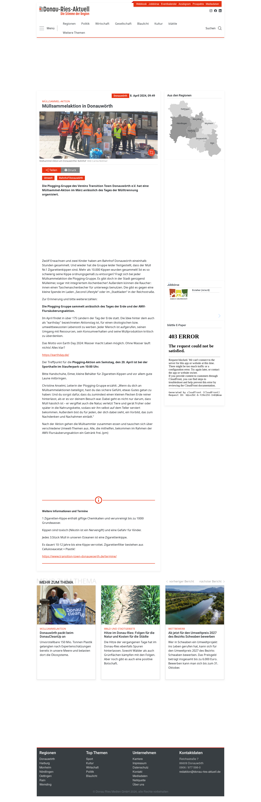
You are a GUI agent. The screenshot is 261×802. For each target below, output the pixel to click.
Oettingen (45, 776)
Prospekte (198, 3)
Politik (85, 24)
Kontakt (137, 772)
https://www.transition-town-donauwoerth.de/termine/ (79, 556)
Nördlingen (46, 772)
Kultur (158, 24)
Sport (89, 759)
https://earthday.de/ (55, 355)
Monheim (45, 767)
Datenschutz (140, 767)
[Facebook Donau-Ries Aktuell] (215, 10)
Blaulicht (143, 24)
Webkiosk (141, 3)
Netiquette (139, 780)
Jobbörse (154, 3)
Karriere (138, 759)
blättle (172, 24)
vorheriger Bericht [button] (181, 581)
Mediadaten (212, 3)
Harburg (44, 763)
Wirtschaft (102, 24)
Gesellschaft (123, 24)
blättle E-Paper (176, 325)
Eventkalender (169, 3)
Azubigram (185, 3)
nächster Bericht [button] (210, 581)
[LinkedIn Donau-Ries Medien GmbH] (220, 10)
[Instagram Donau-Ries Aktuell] (211, 10)
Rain (42, 780)
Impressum (139, 763)
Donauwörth (47, 759)
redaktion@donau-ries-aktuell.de (200, 772)
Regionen (69, 24)
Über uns (138, 784)
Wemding (45, 784)
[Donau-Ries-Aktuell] (64, 11)
